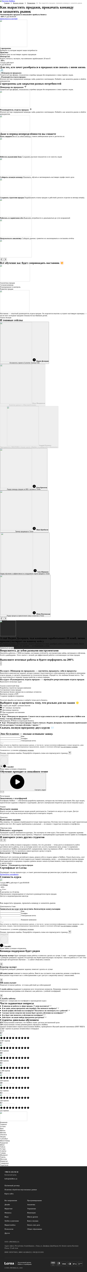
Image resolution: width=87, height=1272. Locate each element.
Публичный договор (12, 1185)
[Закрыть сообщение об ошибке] (69, 752)
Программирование (34, 1200)
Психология (9, 1229)
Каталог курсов (18, 3)
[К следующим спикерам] (5, 618)
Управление (31, 3)
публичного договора (26, 750)
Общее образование (34, 1229)
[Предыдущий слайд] (1, 259)
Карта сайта (9, 1194)
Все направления (11, 1200)
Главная (6, 3)
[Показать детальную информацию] (1, 964)
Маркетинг (9, 1209)
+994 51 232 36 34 (11, 1172)
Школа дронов (32, 1217)
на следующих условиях (69, 747)
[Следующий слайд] (5, 259)
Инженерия (31, 1213)
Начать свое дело (33, 1225)
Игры (6, 1217)
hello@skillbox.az (11, 1179)
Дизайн (7, 1204)
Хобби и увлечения (12, 1221)
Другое (7, 1233)
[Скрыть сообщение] (1, 766)
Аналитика (31, 1204)
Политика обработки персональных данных (21, 1190)
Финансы (8, 1213)
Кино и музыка (32, 1221)
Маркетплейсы (10, 1225)
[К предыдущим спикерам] (1, 618)
